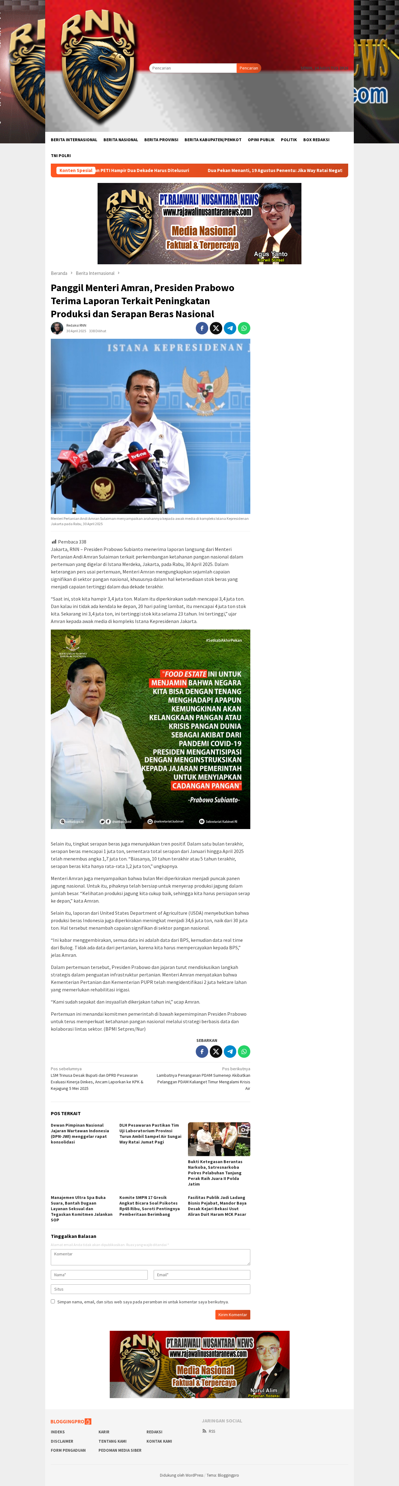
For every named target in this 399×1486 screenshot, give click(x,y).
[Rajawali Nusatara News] (100, 67)
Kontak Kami (159, 1441)
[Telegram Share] (230, 328)
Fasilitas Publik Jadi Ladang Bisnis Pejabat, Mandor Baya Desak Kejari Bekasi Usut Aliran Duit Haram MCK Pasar (217, 1206)
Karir (104, 1432)
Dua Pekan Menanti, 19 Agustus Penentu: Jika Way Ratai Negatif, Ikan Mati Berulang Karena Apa (200, 170)
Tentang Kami (113, 1441)
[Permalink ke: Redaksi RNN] (57, 328)
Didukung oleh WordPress (181, 1475)
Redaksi (154, 1432)
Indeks (58, 1432)
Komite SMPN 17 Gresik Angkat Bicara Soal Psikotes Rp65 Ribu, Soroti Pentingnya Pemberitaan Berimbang (149, 1206)
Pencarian (249, 68)
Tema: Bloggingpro (223, 1475)
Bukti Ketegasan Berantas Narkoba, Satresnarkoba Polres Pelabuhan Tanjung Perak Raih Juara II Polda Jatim (215, 1173)
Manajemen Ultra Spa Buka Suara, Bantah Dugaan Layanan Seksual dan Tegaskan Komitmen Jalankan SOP (82, 1209)
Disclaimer (62, 1441)
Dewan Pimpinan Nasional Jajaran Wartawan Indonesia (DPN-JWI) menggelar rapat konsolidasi (80, 1133)
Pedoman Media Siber (120, 1450)
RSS (212, 1431)
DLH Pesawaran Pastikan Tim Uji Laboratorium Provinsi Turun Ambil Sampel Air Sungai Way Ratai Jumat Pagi (150, 1133)
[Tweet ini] (216, 328)
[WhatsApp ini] (244, 328)
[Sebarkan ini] (202, 328)
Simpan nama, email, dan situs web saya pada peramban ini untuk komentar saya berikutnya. (143, 1302)
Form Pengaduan (68, 1450)
